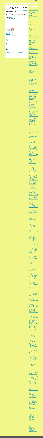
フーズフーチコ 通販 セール (32, 336)
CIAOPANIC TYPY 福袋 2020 (32, 56)
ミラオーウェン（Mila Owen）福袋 (33, 375)
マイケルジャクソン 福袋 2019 (32, 357)
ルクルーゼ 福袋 (25, 10)
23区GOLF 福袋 (31, 28)
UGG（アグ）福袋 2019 (32, 153)
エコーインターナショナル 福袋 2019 (33, 194)
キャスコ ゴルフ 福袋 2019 (32, 210)
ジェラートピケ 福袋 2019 (32, 240)
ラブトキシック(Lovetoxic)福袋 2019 (33, 390)
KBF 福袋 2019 (31, 95)
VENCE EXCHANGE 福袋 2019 (33, 155)
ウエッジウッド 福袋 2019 (32, 192)
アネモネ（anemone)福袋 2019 (32, 172)
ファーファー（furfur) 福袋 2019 (33, 328)
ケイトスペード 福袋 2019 (32, 225)
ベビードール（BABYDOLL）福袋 (33, 350)
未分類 (30, 420)
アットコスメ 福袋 (31, 168)
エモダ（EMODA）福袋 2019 (32, 201)
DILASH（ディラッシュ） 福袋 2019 (33, 64)
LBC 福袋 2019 (31, 99)
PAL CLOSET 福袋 (31, 119)
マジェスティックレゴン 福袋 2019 (33, 359)
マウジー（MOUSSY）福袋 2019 (33, 358)
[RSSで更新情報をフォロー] (36, 0)
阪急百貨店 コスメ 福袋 (32, 429)
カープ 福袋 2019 (31, 204)
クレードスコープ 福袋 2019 (32, 219)
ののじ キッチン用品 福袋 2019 (32, 163)
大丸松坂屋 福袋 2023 (31, 415)
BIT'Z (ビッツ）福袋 (31, 43)
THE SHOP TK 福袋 (31, 152)
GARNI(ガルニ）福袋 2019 (32, 78)
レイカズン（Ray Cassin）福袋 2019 (33, 402)
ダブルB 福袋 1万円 (31, 273)
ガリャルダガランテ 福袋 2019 (32, 206)
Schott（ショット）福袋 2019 (32, 142)
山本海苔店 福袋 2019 (31, 417)
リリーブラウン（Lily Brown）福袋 (33, 395)
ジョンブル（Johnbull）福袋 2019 (33, 249)
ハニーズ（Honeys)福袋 (32, 310)
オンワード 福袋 (31, 203)
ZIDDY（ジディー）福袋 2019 (32, 160)
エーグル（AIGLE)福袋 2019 (32, 202)
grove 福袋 (30, 81)
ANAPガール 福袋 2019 (32, 36)
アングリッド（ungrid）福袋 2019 (33, 177)
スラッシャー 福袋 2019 (32, 257)
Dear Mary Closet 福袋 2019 (32, 61)
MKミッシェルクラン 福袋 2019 (33, 110)
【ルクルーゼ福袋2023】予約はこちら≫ (10, 18)
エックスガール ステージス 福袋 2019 (33, 195)
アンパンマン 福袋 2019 (32, 178)
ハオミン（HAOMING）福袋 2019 (33, 305)
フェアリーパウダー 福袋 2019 (32, 330)
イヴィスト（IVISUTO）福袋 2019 (33, 188)
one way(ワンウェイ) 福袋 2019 (33, 118)
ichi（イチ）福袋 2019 (31, 84)
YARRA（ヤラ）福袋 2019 (32, 159)
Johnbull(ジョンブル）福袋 (32, 91)
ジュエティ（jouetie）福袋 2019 (33, 247)
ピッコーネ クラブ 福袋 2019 (32, 326)
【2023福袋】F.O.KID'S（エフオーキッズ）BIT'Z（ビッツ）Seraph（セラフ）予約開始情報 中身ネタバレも (17, 52)
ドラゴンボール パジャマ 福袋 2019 (33, 293)
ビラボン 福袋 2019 (31, 322)
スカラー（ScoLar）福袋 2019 (32, 250)
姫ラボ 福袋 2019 (31, 416)
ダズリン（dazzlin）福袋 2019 (32, 268)
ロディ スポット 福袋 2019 (32, 404)
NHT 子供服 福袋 (31, 115)
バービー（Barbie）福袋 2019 (32, 315)
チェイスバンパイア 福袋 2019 (32, 278)
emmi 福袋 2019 (31, 72)
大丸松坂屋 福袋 (31, 414)
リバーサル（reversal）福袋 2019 (33, 394)
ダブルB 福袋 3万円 (31, 274)
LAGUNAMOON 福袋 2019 (32, 98)
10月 (30, 21)
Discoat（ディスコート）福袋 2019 (33, 65)
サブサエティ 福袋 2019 (32, 235)
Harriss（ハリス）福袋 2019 (32, 82)
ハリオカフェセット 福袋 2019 (32, 311)
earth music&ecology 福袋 (32, 71)
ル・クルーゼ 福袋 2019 (32, 400)
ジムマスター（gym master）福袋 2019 (33, 243)
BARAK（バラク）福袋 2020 (32, 39)
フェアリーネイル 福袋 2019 (32, 329)
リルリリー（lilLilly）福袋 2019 (32, 396)
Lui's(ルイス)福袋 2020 (32, 104)
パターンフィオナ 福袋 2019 (32, 316)
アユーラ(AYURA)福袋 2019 (32, 174)
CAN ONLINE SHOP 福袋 (32, 48)
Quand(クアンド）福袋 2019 (32, 124)
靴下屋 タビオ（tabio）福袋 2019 (33, 431)
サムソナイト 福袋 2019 (32, 237)
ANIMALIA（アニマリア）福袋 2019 (33, 37)
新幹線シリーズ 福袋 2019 (32, 419)
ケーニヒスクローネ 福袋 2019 (32, 226)
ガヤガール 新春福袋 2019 (32, 205)
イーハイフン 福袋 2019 (32, 191)
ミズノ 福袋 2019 (31, 371)
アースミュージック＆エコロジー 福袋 (33, 180)
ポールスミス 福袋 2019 (32, 356)
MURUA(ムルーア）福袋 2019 (32, 113)
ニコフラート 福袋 (31, 299)
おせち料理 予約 (31, 161)
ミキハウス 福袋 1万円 (31, 366)
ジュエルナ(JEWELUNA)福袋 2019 (33, 248)
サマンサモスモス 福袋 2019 (32, 236)
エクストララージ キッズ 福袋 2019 (33, 193)
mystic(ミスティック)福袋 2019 (32, 114)
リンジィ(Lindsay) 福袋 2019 (32, 397)
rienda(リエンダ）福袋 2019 (32, 131)
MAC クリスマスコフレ (32, 106)
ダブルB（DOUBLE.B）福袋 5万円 (33, 276)
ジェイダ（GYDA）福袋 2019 (32, 238)
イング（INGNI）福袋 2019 (32, 184)
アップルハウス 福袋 (31, 169)
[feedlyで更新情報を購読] (35, 0)
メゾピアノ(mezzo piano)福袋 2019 (33, 382)
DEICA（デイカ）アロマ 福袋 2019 (33, 62)
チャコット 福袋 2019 (31, 282)
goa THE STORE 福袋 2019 (32, 79)
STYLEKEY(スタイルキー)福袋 (32, 148)
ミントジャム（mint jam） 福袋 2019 (33, 376)
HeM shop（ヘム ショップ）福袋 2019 (33, 83)
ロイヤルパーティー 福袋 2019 (32, 403)
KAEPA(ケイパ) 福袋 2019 (32, 93)
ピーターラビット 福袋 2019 (32, 327)
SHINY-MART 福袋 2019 (32, 143)
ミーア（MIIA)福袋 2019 (32, 377)
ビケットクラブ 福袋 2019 (32, 320)
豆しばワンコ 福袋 (31, 426)
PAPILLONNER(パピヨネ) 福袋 (33, 120)
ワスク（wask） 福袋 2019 (32, 408)
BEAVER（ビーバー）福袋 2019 (33, 41)
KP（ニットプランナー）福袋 (32, 97)
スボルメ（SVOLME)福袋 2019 (32, 256)
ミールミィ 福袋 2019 (31, 378)
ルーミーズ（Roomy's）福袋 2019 (33, 401)
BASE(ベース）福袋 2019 (32, 40)
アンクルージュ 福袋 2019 (32, 176)
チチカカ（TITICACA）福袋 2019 (33, 279)
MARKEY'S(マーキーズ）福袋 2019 (33, 107)
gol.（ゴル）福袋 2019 (32, 80)
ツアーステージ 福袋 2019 (32, 283)
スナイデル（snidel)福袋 (32, 251)
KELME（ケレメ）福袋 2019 (32, 96)
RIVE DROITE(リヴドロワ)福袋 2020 (33, 132)
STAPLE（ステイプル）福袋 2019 (33, 147)
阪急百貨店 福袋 (31, 430)
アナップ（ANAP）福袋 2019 (32, 171)
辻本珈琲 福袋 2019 (31, 427)
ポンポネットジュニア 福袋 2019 (33, 355)
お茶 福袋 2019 (31, 162)
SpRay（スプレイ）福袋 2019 (32, 146)
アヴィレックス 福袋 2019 (32, 179)
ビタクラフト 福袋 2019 (32, 321)
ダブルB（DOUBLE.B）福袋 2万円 (33, 275)
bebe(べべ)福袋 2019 (31, 42)
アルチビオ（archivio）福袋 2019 (33, 175)
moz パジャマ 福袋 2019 (32, 112)
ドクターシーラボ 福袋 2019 (32, 292)
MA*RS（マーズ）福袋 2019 (32, 105)
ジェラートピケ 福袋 (31, 239)
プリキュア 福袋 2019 (31, 345)
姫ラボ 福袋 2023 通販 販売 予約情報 (11, 54)
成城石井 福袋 (31, 418)
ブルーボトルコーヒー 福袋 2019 (33, 344)
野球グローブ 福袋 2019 (32, 428)
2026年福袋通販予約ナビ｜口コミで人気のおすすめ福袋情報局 (19, 0)
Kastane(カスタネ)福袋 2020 (32, 94)
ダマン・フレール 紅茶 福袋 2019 (33, 277)
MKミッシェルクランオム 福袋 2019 (33, 111)
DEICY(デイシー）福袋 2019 (32, 63)
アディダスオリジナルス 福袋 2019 (33, 170)
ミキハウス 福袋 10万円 (32, 365)
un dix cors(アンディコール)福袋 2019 (33, 154)
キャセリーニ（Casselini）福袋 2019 (33, 211)
